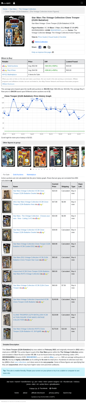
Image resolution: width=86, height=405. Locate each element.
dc (61, 382)
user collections (20, 362)
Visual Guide (53, 37)
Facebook (43, 388)
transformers (26, 382)
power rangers (53, 382)
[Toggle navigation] (82, 3)
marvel (17, 382)
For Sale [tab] (6, 175)
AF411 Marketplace (9, 74)
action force (44, 384)
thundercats (68, 382)
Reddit (54, 388)
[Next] (83, 157)
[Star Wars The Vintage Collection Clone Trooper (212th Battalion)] (14, 31)
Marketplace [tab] (31, 175)
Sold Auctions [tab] (18, 175)
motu (40, 382)
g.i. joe (34, 382)
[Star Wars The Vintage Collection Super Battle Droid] (72, 157)
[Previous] (3, 157)
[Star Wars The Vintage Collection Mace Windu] (24, 157)
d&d (33, 384)
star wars (10, 382)
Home (5, 9)
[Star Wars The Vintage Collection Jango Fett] (8, 157)
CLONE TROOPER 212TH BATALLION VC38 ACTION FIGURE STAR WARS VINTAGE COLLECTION (30, 317)
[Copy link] (49, 47)
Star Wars (13, 9)
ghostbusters (54, 384)
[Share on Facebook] (40, 47)
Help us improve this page (41, 52)
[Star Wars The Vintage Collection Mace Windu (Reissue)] (40, 157)
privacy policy (54, 393)
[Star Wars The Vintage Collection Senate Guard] (56, 157)
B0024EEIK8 (56, 30)
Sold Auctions (12, 66)
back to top (67, 393)
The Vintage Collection (27, 9)
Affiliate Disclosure (8, 84)
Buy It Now (11, 70)
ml (37, 384)
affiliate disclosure (38, 393)
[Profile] (14, 3)
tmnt (45, 382)
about (25, 393)
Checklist (62, 37)
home (17, 393)
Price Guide (42, 37)
